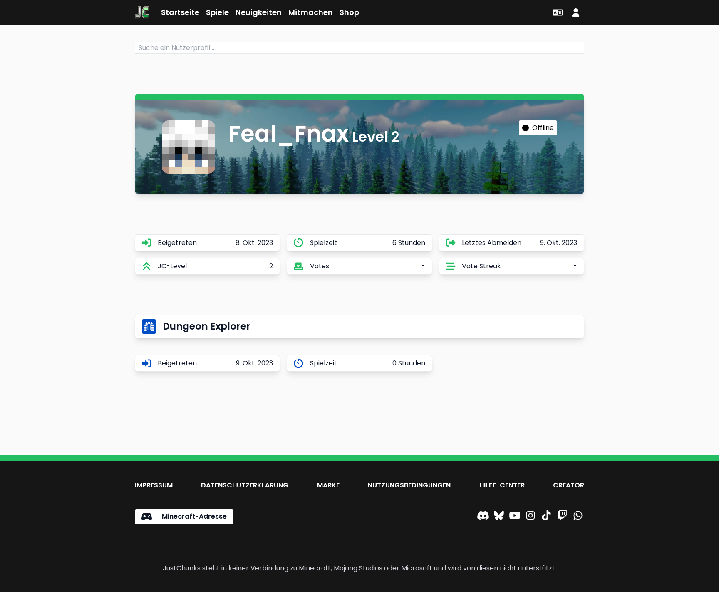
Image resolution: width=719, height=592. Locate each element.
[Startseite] (142, 12)
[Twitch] (562, 516)
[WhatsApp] (578, 516)
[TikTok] (546, 516)
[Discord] (483, 516)
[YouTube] (514, 516)
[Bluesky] (499, 516)
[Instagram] (530, 516)
